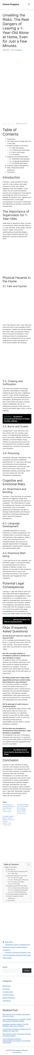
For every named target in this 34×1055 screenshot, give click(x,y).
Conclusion (11, 900)
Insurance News (8, 995)
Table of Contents (11, 867)
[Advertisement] (17, 71)
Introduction (11, 869)
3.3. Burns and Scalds (17, 882)
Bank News (9, 942)
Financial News (8, 992)
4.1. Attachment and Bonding (19, 888)
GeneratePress (17, 1052)
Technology (7, 1001)
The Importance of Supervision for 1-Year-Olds (18, 872)
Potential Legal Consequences (17, 894)
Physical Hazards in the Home (17, 876)
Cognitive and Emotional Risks (17, 886)
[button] (28, 864)
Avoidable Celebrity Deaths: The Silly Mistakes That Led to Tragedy (16, 1025)
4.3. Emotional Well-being (18, 892)
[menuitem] (17, 1015)
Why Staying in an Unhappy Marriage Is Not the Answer (9, 806)
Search (5, 967)
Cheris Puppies (11, 4)
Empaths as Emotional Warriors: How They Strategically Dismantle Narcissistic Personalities (17, 955)
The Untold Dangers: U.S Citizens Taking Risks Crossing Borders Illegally (17, 1020)
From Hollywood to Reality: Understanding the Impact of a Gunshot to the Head (16, 1040)
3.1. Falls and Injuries (17, 878)
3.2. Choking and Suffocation (20, 880)
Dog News (6, 989)
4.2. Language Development (19, 890)
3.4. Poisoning (15, 884)
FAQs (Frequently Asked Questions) (15, 897)
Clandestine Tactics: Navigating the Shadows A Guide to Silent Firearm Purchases (16, 947)
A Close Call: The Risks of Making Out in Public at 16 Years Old (17, 1030)
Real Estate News (9, 998)
